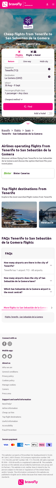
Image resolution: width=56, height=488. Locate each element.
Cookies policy (8, 380)
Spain (28, 130)
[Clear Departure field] (49, 69)
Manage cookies (9, 385)
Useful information (10, 421)
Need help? (7, 404)
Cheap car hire (8, 412)
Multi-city (44, 61)
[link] (19, 215)
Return (11, 61)
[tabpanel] (28, 317)
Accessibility (7, 426)
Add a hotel (40, 113)
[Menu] (53, 4)
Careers (5, 389)
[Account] (47, 4)
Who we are (7, 367)
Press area (6, 393)
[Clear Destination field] (49, 77)
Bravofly (6, 130)
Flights (17, 130)
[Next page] (51, 308)
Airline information (10, 408)
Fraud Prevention (9, 430)
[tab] (19, 53)
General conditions (10, 372)
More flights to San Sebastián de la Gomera (26, 307)
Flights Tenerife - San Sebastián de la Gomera (24, 317)
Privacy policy (8, 376)
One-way (27, 61)
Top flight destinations (11, 417)
